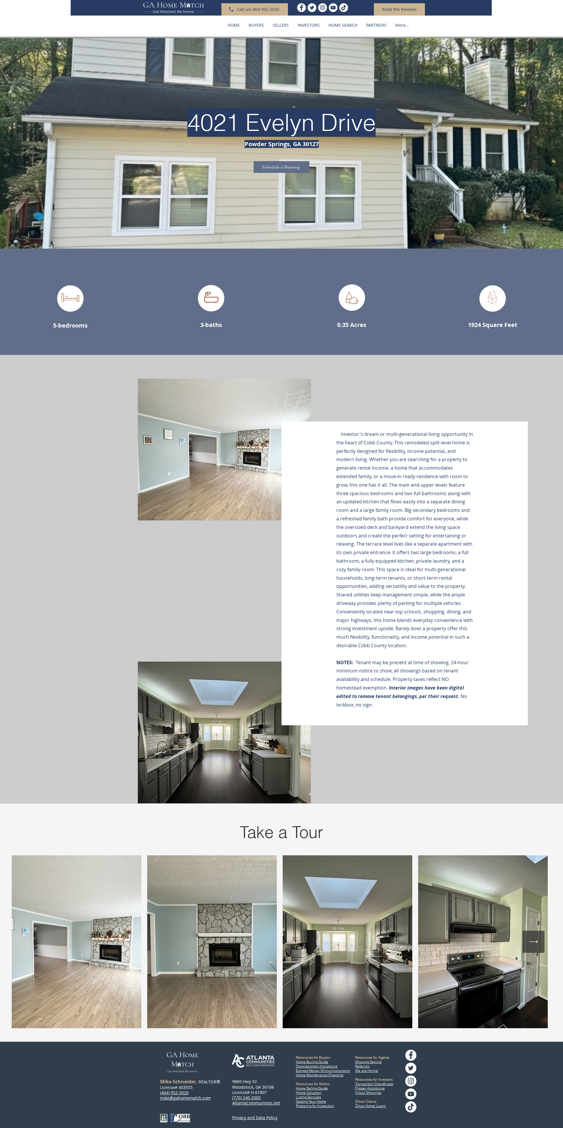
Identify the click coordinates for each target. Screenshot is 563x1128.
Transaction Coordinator (374, 1084)
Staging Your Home (311, 1101)
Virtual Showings (368, 1092)
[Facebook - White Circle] (301, 7)
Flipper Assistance (370, 1088)
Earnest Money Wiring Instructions (323, 1070)
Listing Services (308, 1097)
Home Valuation (308, 1092)
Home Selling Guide (312, 1088)
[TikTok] (343, 7)
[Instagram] (322, 7)
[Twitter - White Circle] (312, 7)
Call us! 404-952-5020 (258, 9)
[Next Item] (534, 942)
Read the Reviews (399, 9)
